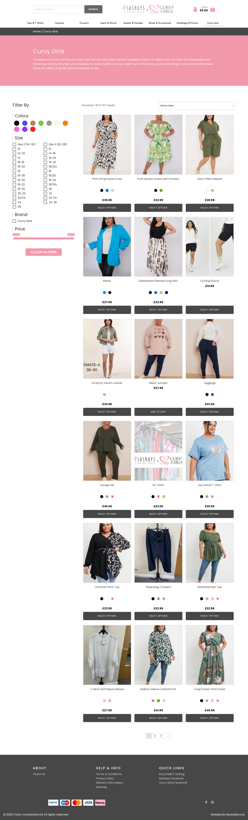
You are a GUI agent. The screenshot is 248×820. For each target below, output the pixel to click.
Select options (107, 207)
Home (37, 31)
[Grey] (49, 123)
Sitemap (101, 787)
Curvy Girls (213, 23)
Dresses (59, 23)
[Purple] (25, 129)
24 (19, 202)
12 (50, 149)
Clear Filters (44, 252)
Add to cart (158, 411)
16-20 (52, 162)
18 (50, 171)
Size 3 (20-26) (58, 144)
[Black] (16, 123)
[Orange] (65, 123)
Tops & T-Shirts (35, 23)
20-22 (21, 193)
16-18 (21, 162)
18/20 (52, 175)
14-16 (52, 153)
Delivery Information (109, 783)
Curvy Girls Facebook (173, 783)
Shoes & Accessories (159, 23)
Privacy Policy (105, 778)
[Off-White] (57, 123)
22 (50, 193)
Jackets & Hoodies (133, 23)
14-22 (21, 153)
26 (19, 207)
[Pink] (16, 129)
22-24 (53, 198)
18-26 (21, 175)
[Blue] (25, 123)
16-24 (52, 158)
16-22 (21, 167)
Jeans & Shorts (109, 23)
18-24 (52, 180)
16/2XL (53, 167)
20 (50, 189)
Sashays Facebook (171, 778)
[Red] (33, 129)
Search (93, 9)
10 (19, 149)
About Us (39, 774)
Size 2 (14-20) (27, 144)
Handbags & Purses (187, 23)
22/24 (21, 198)
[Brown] (33, 123)
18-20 (21, 189)
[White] (41, 129)
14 (19, 158)
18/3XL (53, 184)
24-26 (53, 202)
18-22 (21, 184)
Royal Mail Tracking (171, 774)
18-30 (21, 180)
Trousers (84, 23)
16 (19, 171)
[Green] (41, 123)
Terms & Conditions (109, 774)
